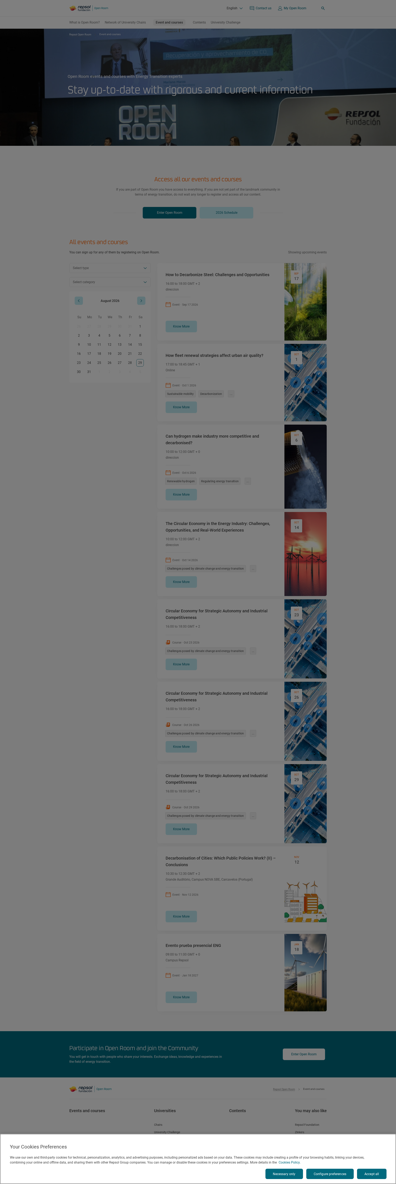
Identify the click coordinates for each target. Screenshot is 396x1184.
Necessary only (284, 1174)
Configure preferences (330, 1174)
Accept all (371, 1174)
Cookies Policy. (290, 1162)
